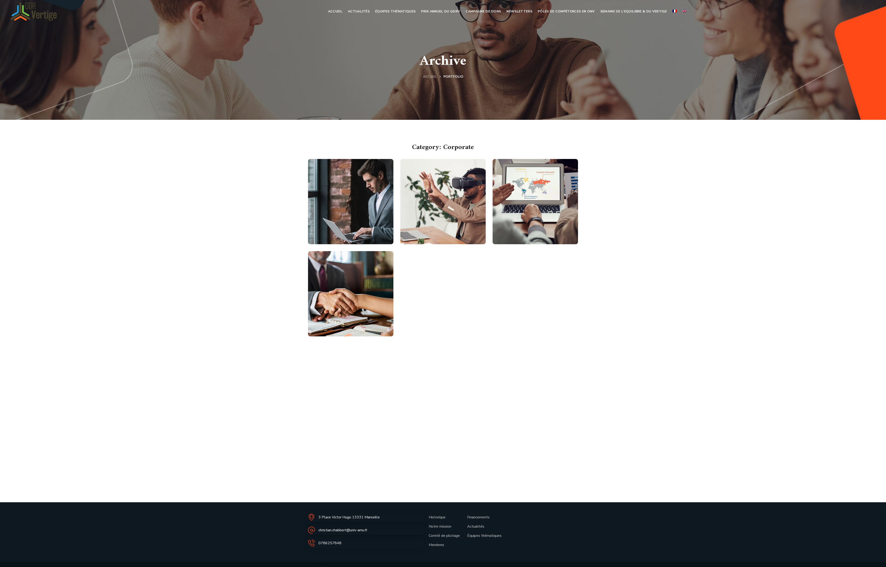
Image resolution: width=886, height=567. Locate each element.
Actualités (475, 526)
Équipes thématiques (484, 535)
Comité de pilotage (444, 535)
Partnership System (533, 229)
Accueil (430, 76)
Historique (437, 517)
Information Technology (338, 225)
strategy (448, 240)
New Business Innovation (432, 225)
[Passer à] (674, 11)
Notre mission (440, 526)
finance (354, 240)
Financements (478, 517)
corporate (332, 240)
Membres (436, 544)
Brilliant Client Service (342, 317)
